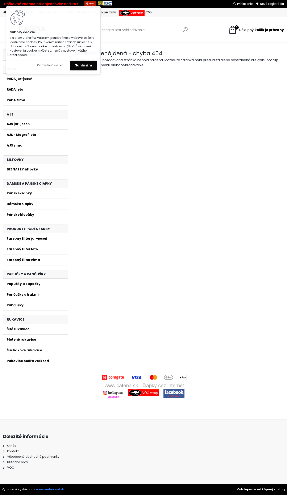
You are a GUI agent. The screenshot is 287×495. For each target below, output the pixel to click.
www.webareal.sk (50, 489)
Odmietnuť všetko (50, 65)
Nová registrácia (272, 4)
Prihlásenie (245, 4)
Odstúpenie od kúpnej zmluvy (261, 489)
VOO (148, 12)
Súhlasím (83, 65)
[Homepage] (4, 12)
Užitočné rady (105, 12)
